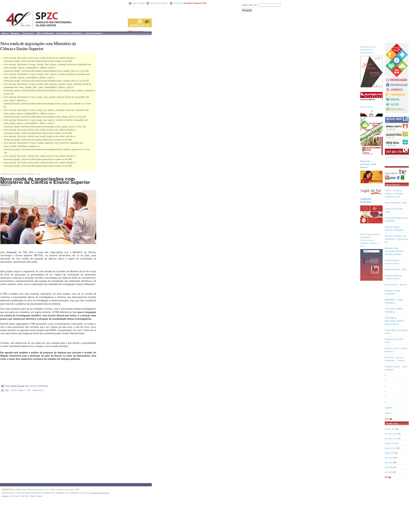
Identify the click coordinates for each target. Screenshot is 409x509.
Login (134, 3)
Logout (142, 3)
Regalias (15, 33)
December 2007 (391, 438)
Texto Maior (155, 3)
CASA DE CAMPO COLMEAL (394, 310)
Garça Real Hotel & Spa (396, 202)
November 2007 (391, 433)
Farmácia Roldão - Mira (395, 269)
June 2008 (389, 467)
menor (164, 3)
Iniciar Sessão (17, 386)
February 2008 (390, 448)
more (387, 418)
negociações (38, 390)
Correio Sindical (93, 33)
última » (388, 412)
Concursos (28, 33)
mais (386, 477)
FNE (29, 390)
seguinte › (389, 407)
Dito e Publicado (45, 33)
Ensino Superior (18, 390)
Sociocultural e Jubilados (69, 33)
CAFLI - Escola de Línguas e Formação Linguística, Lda (394, 193)
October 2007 (390, 429)
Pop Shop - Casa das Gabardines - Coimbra (395, 359)
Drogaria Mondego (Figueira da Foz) (393, 277)
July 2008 (388, 472)
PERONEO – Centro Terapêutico (394, 301)
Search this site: (250, 5)
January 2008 (390, 443)
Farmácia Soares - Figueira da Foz (393, 262)
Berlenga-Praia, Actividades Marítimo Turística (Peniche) (394, 251)
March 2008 (389, 452)
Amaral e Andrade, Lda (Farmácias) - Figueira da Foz (396, 238)
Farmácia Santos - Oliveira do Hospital (394, 228)
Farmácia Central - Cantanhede (393, 292)
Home (5, 33)
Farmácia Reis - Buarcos (396, 284)
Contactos (177, 3)
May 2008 (389, 462)
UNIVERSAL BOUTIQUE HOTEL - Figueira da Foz (395, 320)
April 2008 (389, 457)
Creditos (5, 496)
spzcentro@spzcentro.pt (99, 493)
